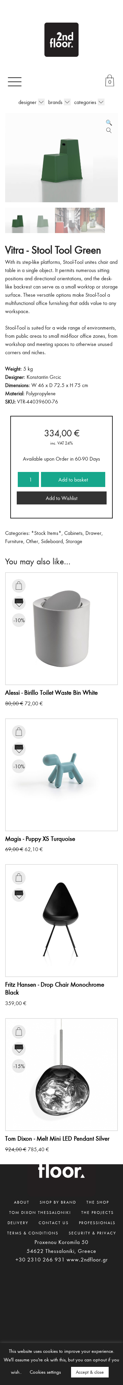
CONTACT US (54, 1222)
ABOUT (21, 1202)
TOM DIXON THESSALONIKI (40, 1212)
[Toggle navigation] (15, 81)
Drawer (93, 532)
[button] (109, 122)
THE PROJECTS (97, 1212)
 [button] (19, 585)
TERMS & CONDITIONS (32, 1232)
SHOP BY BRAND (58, 1202)
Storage (74, 541)
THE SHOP (97, 1202)
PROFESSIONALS (97, 1222)
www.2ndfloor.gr (87, 1259)
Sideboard (52, 541)
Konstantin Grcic (44, 376)
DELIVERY (18, 1222)
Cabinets (73, 532)
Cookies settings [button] (45, 1372)
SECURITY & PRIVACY (92, 1232)
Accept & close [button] (90, 1372)
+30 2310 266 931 (40, 1259)
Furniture (14, 541)
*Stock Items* (46, 532)
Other (32, 541)
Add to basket (73, 479)
